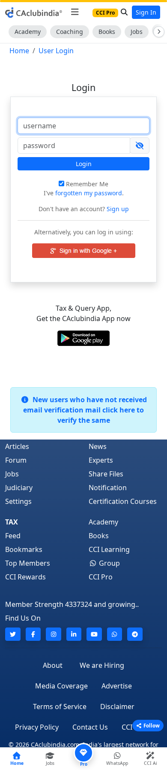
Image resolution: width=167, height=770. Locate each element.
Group (108, 563)
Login (84, 164)
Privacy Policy (37, 727)
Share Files (106, 474)
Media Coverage (61, 686)
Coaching (69, 31)
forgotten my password (88, 193)
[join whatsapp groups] (114, 634)
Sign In (146, 12)
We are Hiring (102, 665)
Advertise (116, 686)
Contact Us (90, 727)
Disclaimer (117, 706)
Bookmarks (23, 549)
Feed (13, 535)
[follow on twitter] (13, 634)
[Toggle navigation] (75, 12)
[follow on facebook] (33, 634)
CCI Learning (109, 549)
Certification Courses (123, 501)
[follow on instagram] (53, 634)
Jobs (137, 31)
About (53, 665)
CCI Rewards (25, 577)
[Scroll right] (157, 32)
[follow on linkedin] (74, 634)
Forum (16, 460)
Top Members (27, 563)
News (98, 446)
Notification (108, 487)
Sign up (117, 209)
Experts (101, 460)
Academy (28, 31)
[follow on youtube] (94, 634)
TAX (11, 522)
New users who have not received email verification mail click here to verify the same (85, 410)
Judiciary (19, 487)
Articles (17, 446)
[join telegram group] (135, 634)
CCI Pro (101, 577)
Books (106, 31)
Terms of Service (59, 706)
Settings (18, 501)
